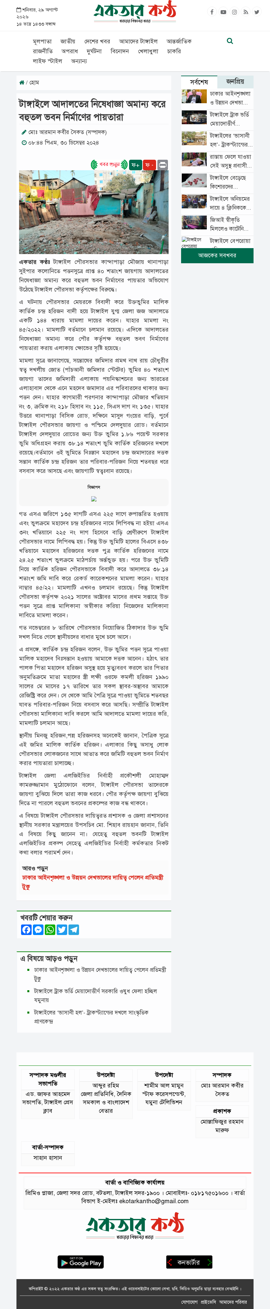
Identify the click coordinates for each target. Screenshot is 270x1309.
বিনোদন (120, 51)
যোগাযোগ (189, 1302)
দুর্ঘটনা (94, 51)
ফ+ (136, 165)
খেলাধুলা (148, 51)
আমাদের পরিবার (233, 1302)
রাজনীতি (43, 51)
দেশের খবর (97, 41)
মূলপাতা (42, 41)
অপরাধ (70, 51)
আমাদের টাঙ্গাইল (138, 41)
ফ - (149, 165)
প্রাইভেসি (208, 1302)
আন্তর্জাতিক (179, 41)
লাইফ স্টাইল (47, 61)
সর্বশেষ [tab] (199, 82)
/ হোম (31, 82)
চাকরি (174, 51)
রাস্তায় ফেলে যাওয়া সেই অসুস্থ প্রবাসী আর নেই (230, 165)
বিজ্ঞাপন (94, 487)
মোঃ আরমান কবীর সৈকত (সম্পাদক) (67, 132)
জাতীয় (68, 41)
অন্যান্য (79, 61)
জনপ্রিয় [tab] (235, 82)
